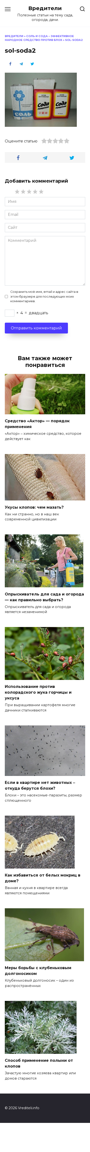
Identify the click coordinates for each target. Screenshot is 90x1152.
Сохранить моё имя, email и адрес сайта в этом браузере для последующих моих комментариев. (44, 296)
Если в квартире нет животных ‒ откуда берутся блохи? (40, 785)
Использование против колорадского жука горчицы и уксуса (38, 692)
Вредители (45, 8)
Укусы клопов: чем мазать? (34, 507)
